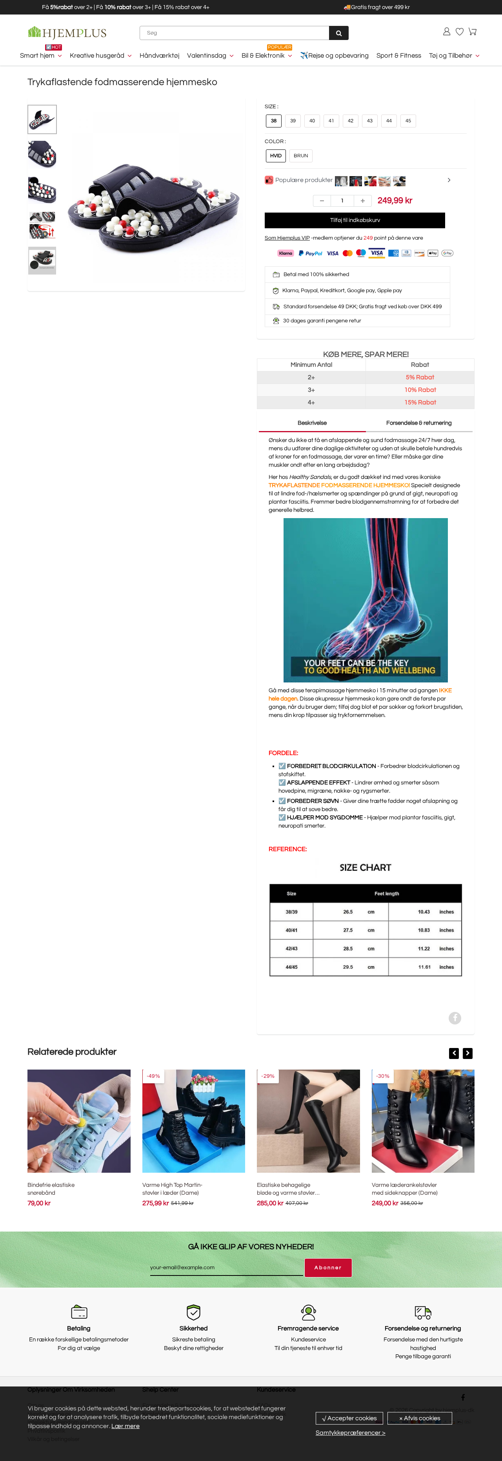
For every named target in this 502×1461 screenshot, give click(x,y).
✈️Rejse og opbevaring (334, 55)
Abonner (328, 1267)
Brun (301, 155)
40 (312, 121)
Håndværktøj (159, 55)
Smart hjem (37, 55)
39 (293, 121)
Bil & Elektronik (263, 55)
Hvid (276, 155)
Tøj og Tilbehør (450, 55)
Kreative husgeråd (97, 55)
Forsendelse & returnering (419, 423)
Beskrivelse (312, 423)
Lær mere (125, 1426)
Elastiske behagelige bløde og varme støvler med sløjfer (286, 1193)
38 (273, 121)
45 (408, 121)
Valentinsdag (206, 55)
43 (370, 121)
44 (389, 121)
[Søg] (339, 33)
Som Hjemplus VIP (287, 238)
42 (350, 121)
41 (331, 121)
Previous (35, 212)
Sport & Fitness (398, 55)
